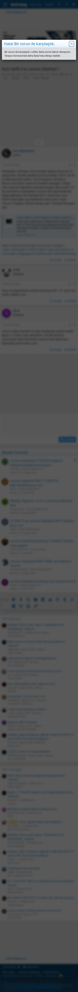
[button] (71, 43)
